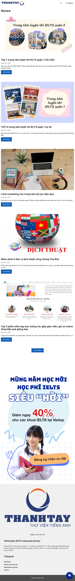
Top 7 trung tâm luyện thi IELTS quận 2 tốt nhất (27, 59)
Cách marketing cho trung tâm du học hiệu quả (27, 194)
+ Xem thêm (37, 350)
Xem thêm (6, 72)
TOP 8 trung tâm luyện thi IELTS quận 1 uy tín (26, 126)
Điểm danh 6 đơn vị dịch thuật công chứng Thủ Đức (30, 259)
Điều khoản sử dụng (10, 567)
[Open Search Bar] (61, 3)
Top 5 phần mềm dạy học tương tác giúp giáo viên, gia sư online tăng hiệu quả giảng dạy (37, 328)
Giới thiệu (7, 562)
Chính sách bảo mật (11, 564)
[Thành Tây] (13, 3)
